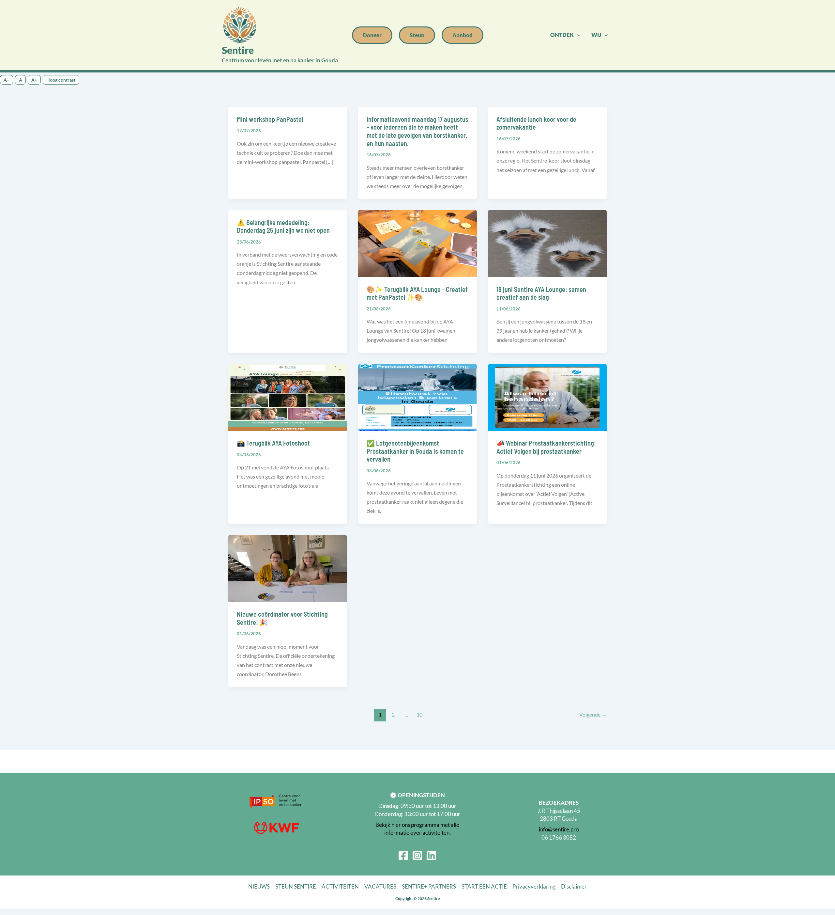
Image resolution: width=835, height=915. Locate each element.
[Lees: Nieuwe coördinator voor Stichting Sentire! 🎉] (287, 567)
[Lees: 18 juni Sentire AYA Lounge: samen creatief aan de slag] (547, 242)
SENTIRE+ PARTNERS (429, 886)
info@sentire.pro (559, 829)
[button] (372, 35)
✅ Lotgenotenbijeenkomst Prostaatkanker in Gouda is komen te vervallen (415, 451)
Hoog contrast (60, 80)
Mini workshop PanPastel (270, 119)
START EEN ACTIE (484, 886)
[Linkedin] (431, 855)
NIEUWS (259, 886)
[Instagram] (417, 855)
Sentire (238, 50)
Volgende (593, 714)
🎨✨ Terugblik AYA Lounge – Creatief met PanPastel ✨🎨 (417, 293)
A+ (34, 80)
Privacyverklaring (533, 886)
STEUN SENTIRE (295, 886)
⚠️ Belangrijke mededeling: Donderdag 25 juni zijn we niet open (283, 226)
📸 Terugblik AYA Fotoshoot (273, 443)
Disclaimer (574, 886)
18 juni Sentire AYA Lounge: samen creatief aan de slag (541, 293)
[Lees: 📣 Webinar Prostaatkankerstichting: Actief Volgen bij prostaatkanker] (547, 396)
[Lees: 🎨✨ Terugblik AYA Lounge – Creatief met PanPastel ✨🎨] (417, 242)
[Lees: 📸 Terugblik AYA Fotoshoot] (287, 396)
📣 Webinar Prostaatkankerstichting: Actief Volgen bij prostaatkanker (546, 447)
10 (419, 714)
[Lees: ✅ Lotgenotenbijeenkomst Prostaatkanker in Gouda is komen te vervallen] (417, 396)
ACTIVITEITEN (340, 886)
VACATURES (380, 886)
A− (6, 80)
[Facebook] (403, 855)
